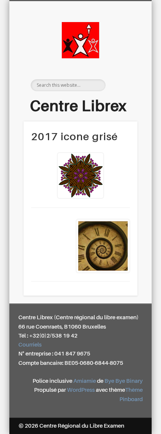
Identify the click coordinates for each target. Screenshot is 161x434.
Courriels (30, 345)
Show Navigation (124, 67)
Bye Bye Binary (123, 381)
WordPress (81, 390)
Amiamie (84, 381)
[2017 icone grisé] (80, 175)
